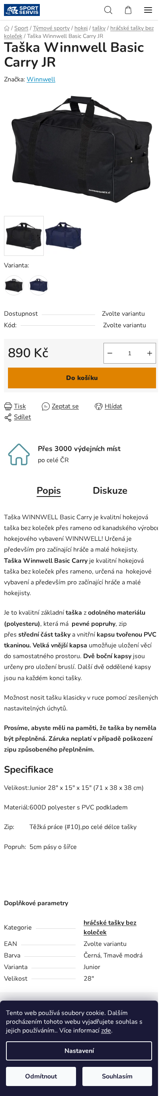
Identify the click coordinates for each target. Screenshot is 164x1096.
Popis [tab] (49, 490)
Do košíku (82, 378)
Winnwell (41, 79)
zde (106, 1030)
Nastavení (79, 1051)
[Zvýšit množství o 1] (150, 353)
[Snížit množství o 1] (110, 353)
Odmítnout (41, 1076)
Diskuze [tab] (110, 490)
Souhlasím (117, 1076)
